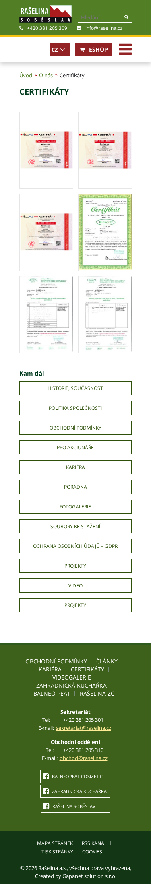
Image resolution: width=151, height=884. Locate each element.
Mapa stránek (55, 843)
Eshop (97, 49)
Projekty (75, 565)
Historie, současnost (75, 388)
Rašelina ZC (97, 693)
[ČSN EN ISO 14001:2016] (105, 185)
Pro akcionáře (75, 447)
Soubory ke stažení (75, 526)
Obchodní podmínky (75, 427)
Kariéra (75, 467)
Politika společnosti (75, 408)
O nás (46, 75)
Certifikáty (87, 669)
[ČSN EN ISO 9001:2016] (46, 185)
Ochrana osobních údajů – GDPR (75, 546)
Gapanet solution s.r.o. (89, 876)
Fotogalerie (75, 506)
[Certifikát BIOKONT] (105, 267)
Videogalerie (71, 677)
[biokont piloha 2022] (46, 349)
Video (75, 585)
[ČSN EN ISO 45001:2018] (46, 267)
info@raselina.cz (103, 28)
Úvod (25, 75)
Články (107, 661)
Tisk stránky (57, 851)
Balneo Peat (51, 693)
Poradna (75, 486)
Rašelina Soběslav (73, 806)
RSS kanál (94, 843)
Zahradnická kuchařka (71, 685)
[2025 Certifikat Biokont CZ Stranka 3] (105, 349)
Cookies (92, 851)
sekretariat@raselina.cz (83, 727)
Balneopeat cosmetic (77, 776)
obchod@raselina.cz (84, 758)
